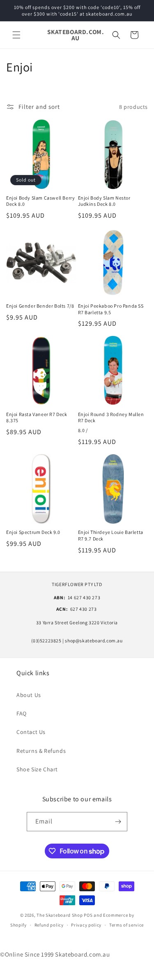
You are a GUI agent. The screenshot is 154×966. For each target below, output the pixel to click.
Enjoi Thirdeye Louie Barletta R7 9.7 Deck (110, 535)
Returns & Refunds (41, 750)
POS (88, 915)
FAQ (21, 713)
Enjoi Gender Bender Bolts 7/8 (40, 306)
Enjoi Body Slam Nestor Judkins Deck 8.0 (104, 201)
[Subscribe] (118, 821)
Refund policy (49, 925)
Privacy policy (86, 925)
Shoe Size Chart (37, 769)
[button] (16, 35)
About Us (28, 695)
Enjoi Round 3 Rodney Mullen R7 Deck (111, 417)
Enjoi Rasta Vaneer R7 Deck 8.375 (36, 417)
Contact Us (31, 732)
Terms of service (126, 925)
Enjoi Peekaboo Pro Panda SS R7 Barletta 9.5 (111, 309)
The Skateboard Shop (60, 915)
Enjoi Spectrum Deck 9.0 (33, 532)
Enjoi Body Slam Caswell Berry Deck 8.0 (40, 201)
